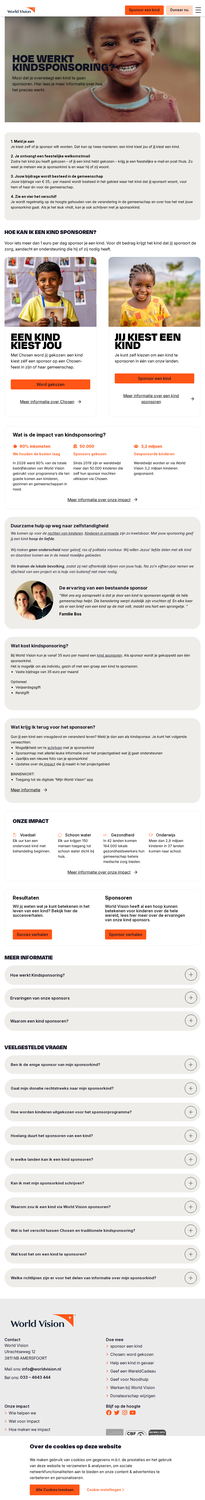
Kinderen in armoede (102, 533)
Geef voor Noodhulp (129, 1379)
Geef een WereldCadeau (133, 1370)
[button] (102, 975)
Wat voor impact (24, 1420)
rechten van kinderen (65, 533)
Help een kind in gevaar (132, 1362)
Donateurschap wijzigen (132, 1395)
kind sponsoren (109, 655)
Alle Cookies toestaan (55, 1490)
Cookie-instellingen (104, 1490)
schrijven (55, 747)
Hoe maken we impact (29, 1429)
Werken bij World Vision (132, 1387)
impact (49, 764)
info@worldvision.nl (41, 1369)
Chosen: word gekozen (132, 1354)
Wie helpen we (22, 1412)
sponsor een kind (126, 1346)
